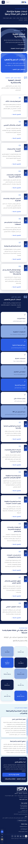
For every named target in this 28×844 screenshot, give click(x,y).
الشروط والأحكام (24, 829)
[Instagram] (18, 836)
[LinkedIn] (21, 836)
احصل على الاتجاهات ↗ (22, 820)
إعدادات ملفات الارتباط (23, 831)
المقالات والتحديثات (10, 779)
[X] (23, 836)
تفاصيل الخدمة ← (16, 114)
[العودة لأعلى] (2, 842)
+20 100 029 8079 (23, 805)
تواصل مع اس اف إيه (14, 774)
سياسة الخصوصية (23, 826)
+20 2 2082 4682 (23, 806)
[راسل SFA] (2, 837)
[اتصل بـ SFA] (2, 834)
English (7, 2)
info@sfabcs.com (23, 808)
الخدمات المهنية (21, 779)
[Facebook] (15, 836)
